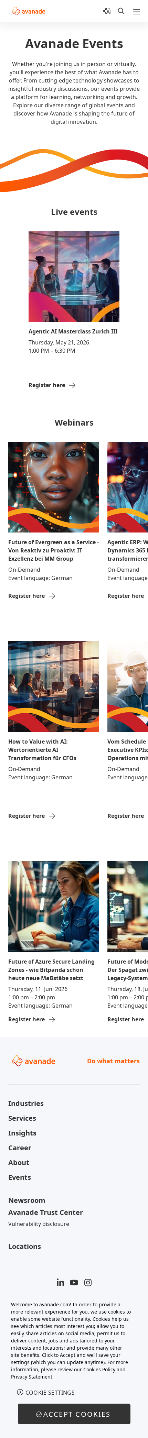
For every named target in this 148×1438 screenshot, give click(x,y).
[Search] (121, 11)
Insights (22, 1133)
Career (19, 1147)
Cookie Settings (50, 1392)
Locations (24, 1246)
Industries (26, 1103)
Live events (74, 211)
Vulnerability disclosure (38, 1224)
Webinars (74, 422)
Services (22, 1118)
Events (19, 1177)
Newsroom (26, 1200)
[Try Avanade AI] (107, 11)
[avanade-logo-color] (28, 11)
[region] (74, 1366)
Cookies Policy (99, 1369)
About (18, 1162)
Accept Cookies (77, 1414)
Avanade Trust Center (45, 1212)
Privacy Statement (31, 1376)
